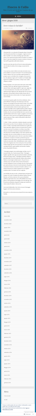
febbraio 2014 (7, 378)
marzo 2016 (7, 284)
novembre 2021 (8, 231)
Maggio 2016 (7, 280)
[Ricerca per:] (18, 203)
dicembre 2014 (7, 341)
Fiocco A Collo (18, 7)
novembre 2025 (8, 220)
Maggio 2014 (7, 367)
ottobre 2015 (7, 303)
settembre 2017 (8, 265)
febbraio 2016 (7, 288)
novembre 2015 (8, 299)
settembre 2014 (8, 352)
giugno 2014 (7, 363)
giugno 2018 (7, 254)
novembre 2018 (8, 250)
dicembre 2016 (7, 269)
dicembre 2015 (7, 295)
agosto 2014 (7, 356)
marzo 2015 (7, 329)
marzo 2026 (7, 216)
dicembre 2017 (7, 257)
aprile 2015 (6, 326)
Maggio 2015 (7, 322)
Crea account (7, 395)
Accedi (5, 399)
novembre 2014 (8, 344)
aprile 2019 (6, 246)
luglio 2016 (6, 276)
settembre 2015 (8, 307)
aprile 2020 (6, 238)
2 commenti (29, 28)
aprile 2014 (6, 371)
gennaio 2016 (7, 291)
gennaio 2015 (7, 337)
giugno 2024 (7, 227)
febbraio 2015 (7, 333)
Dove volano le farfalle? (13, 26)
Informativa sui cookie (7, 409)
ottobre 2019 (7, 242)
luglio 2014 (6, 360)
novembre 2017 (8, 261)
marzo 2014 (7, 375)
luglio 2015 (6, 314)
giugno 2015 (7, 318)
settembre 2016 (8, 273)
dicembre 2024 (7, 223)
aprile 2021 (6, 235)
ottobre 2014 (7, 348)
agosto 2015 (7, 310)
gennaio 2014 (7, 382)
